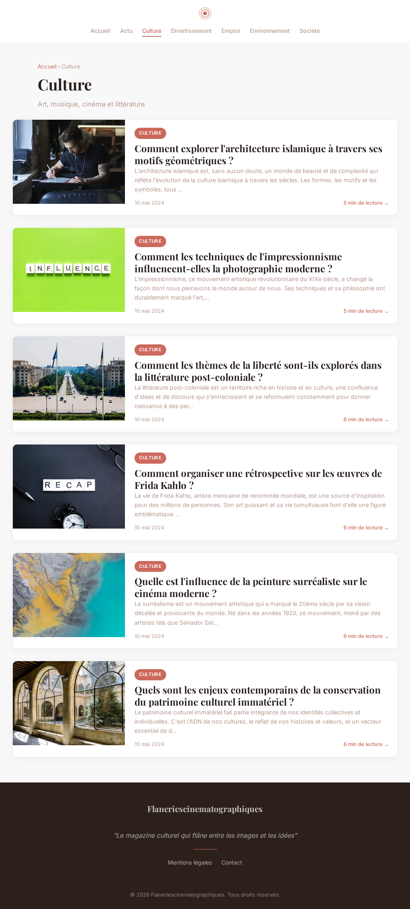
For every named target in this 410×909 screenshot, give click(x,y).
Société (309, 30)
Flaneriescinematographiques (205, 808)
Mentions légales (190, 862)
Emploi (230, 30)
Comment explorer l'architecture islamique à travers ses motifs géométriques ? (258, 154)
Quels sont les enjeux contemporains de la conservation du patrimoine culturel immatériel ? (258, 695)
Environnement (270, 30)
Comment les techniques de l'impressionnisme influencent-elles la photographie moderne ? (238, 262)
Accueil (100, 30)
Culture (151, 30)
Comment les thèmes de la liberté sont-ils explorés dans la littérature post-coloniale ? (258, 370)
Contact (231, 862)
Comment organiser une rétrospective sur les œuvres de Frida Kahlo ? (258, 479)
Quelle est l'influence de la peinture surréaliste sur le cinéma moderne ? (251, 587)
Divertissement (191, 30)
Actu (126, 30)
